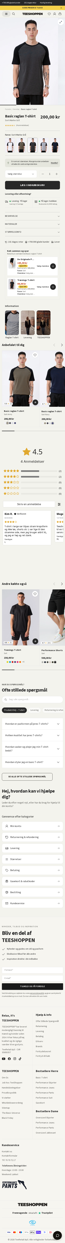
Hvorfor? (54, 163)
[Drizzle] (42, 662)
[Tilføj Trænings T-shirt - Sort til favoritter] (35, 594)
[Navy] (45, 662)
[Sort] (55, 662)
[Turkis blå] (10, 662)
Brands (39, 1046)
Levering (34, 710)
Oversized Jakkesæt (46, 1133)
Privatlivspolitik (9, 1093)
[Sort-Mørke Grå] (32, 145)
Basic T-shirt (41, 1077)
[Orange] (20, 662)
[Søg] (13, 13)
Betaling (40, 1036)
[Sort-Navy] (55, 145)
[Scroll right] (62, 345)
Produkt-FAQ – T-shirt (14, 710)
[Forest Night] (53, 662)
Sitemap (6, 1108)
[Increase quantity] (56, 174)
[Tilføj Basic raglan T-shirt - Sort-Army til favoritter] (35, 355)
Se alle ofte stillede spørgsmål (27, 776)
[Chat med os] (57, 1235)
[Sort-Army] (21, 145)
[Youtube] (3, 1058)
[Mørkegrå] (48, 662)
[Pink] (18, 662)
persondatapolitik (37, 993)
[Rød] (13, 662)
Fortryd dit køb (43, 1056)
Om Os (5, 1077)
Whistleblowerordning (12, 1102)
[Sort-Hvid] (10, 145)
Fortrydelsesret (43, 1051)
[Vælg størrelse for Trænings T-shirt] (53, 287)
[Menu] (6, 14)
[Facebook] (9, 1058)
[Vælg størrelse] (35, 402)
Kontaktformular (9, 1156)
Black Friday (7, 1118)
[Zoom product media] (61, 22)
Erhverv (39, 1041)
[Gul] (7, 662)
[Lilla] (15, 662)
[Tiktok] (20, 1058)
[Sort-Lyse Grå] (44, 145)
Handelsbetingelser (11, 1088)
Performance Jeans (45, 1088)
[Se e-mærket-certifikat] (32, 1223)
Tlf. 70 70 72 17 (9, 1160)
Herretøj (16, 109)
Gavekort (40, 1103)
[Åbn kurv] (59, 13)
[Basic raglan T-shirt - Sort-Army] (20, 378)
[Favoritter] (49, 13)
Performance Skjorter (46, 1082)
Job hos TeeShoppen (12, 1082)
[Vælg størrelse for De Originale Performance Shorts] (53, 266)
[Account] (54, 13)
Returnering (41, 1026)
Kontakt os (7, 1151)
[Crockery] (50, 662)
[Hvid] (5, 662)
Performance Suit (44, 1098)
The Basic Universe (11, 1113)
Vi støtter (6, 1098)
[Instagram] (14, 1058)
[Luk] (61, 8)
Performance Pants (45, 1093)
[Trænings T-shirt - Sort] (20, 617)
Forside (8, 109)
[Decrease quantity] (43, 174)
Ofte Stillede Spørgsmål (47, 1021)
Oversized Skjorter (45, 1117)
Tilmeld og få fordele (32, 986)
